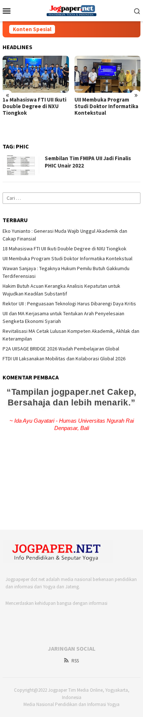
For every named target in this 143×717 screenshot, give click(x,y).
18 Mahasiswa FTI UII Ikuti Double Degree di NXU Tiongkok (34, 106)
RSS (75, 661)
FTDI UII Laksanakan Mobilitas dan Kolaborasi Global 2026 (64, 358)
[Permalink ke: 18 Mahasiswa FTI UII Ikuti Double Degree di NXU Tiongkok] (36, 74)
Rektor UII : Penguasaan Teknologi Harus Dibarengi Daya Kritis (69, 303)
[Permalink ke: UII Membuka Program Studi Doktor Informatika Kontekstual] (107, 74)
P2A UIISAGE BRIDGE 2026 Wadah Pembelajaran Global (61, 348)
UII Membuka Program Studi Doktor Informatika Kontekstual (106, 106)
